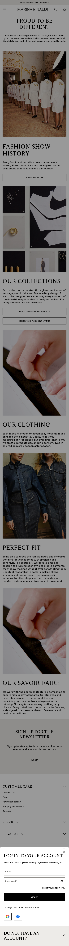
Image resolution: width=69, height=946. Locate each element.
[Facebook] (18, 916)
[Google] (8, 916)
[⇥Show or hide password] (62, 881)
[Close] (64, 852)
